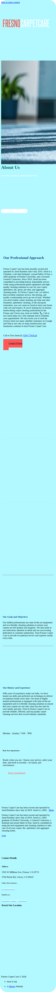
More (51, 810)
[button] (12, 344)
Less (4, 835)
